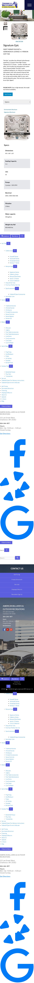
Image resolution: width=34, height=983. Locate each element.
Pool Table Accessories (12, 332)
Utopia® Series (14, 256)
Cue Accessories (10, 338)
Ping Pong (8, 352)
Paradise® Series (14, 261)
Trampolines (9, 376)
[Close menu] (22, 236)
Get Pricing (8, 94)
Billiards (3, 322)
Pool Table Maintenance (12, 334)
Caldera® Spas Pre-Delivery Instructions (12, 380)
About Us (4, 395)
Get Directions (5, 434)
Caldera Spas (9, 251)
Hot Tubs (3, 243)
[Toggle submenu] (8, 243)
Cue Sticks (9, 336)
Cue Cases (8, 340)
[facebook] (17, 470)
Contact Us (17, 682)
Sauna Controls (10, 314)
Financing (4, 390)
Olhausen (8, 328)
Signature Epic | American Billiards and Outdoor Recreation (10, 5)
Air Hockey (9, 358)
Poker (7, 356)
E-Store (3, 399)
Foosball (8, 360)
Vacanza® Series (14, 258)
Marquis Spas (9, 266)
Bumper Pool (9, 362)
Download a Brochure (7, 388)
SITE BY (3, 689)
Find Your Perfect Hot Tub (13, 285)
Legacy (8, 330)
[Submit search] (17, 558)
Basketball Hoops (10, 372)
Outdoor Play (5, 366)
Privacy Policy (17, 684)
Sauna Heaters (10, 316)
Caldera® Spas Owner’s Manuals (10, 382)
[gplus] (17, 539)
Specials (3, 397)
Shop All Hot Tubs (10, 283)
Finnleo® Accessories (12, 312)
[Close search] (6, 550)
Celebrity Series (14, 274)
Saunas (3, 300)
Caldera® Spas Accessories (17, 294)
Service (3, 378)
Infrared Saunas (10, 308)
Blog (2, 401)
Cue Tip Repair (9, 343)
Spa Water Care (10, 296)
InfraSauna (9, 310)
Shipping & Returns (6, 393)
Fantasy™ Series (14, 263)
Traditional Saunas (11, 306)
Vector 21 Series (14, 278)
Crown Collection (14, 281)
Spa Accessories (10, 288)
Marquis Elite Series (15, 276)
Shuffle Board (9, 354)
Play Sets (8, 374)
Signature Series (14, 272)
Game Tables (4, 346)
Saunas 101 (9, 318)
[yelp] (17, 504)
